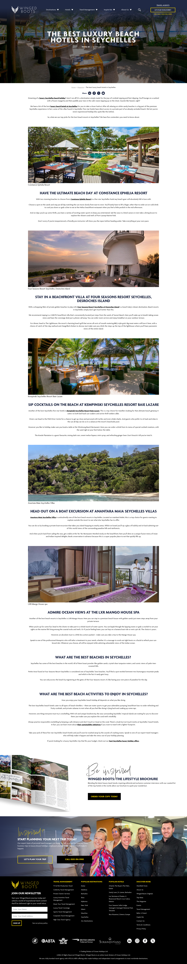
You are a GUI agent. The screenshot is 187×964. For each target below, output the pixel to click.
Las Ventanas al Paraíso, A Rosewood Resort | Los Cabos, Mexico (119, 898)
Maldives (84, 890)
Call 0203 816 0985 (74, 859)
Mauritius (84, 913)
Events (139, 905)
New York (84, 905)
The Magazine (141, 901)
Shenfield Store (142, 886)
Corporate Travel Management (63, 916)
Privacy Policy (141, 929)
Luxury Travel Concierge (61, 908)
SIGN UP (16, 923)
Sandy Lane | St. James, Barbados (120, 892)
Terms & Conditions (143, 925)
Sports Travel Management (62, 912)
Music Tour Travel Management (64, 904)
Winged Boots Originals (145, 894)
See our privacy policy (40, 923)
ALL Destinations (87, 921)
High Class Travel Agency (61, 920)
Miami (83, 909)
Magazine (80, 87)
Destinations (51, 10)
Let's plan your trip (35, 859)
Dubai (83, 886)
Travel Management (87, 10)
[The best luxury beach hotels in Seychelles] (103, 93)
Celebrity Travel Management (63, 890)
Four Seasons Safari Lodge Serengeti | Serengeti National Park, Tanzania (121, 908)
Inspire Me (108, 10)
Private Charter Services (61, 894)
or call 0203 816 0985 (163, 14)
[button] (57, 9)
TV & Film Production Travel (63, 886)
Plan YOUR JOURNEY (163, 10)
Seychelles (84, 917)
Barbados (84, 894)
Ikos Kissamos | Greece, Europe (119, 914)
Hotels (67, 10)
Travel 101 (86, 47)
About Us (125, 10)
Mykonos (84, 901)
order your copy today (104, 796)
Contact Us (140, 921)
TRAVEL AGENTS (162, 5)
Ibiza (82, 897)
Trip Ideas (140, 897)
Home (73, 87)
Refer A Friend (142, 913)
